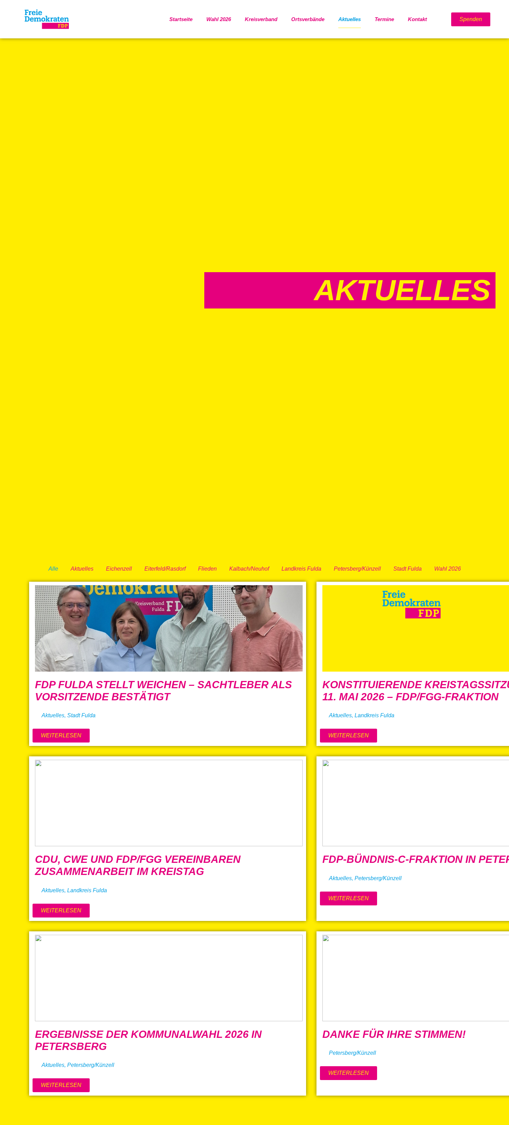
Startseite (181, 19)
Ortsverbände (307, 19)
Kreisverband (261, 19)
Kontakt (417, 19)
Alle (53, 569)
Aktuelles (349, 19)
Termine (384, 19)
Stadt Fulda (407, 569)
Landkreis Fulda (301, 569)
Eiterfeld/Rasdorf (165, 569)
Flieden (207, 569)
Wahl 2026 (218, 19)
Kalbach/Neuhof (249, 569)
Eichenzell (119, 569)
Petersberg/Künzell (357, 569)
